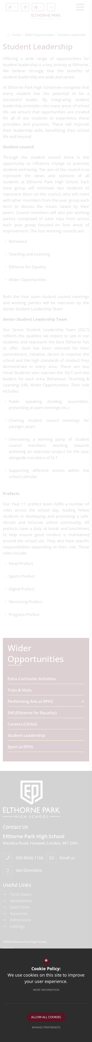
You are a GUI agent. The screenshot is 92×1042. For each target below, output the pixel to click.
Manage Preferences (46, 1027)
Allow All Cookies (46, 1017)
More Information (46, 989)
